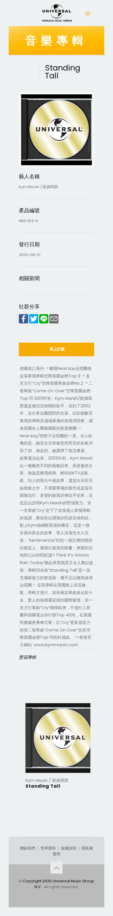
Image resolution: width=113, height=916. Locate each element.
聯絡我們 (27, 848)
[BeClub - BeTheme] (56, 14)
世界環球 (48, 848)
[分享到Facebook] (23, 322)
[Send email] (54, 322)
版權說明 (68, 848)
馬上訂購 (57, 349)
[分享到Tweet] (33, 322)
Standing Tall (43, 786)
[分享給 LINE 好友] (43, 322)
